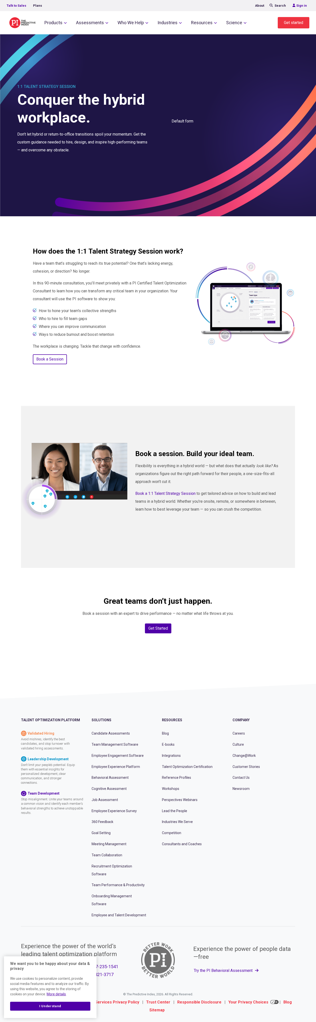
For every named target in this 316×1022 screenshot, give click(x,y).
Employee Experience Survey (114, 811)
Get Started (158, 628)
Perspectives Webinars (180, 800)
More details (56, 994)
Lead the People (174, 811)
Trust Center (158, 1002)
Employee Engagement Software (118, 756)
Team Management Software (115, 744)
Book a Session (49, 359)
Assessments (90, 22)
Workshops (170, 789)
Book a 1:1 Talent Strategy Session (165, 493)
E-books (168, 744)
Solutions (101, 720)
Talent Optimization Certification (187, 767)
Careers (239, 733)
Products (53, 22)
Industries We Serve (177, 822)
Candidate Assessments (111, 733)
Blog (165, 733)
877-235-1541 (104, 966)
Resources (202, 22)
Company (241, 720)
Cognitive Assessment (109, 789)
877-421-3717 (100, 974)
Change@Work (244, 756)
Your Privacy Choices (248, 1002)
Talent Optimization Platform (50, 720)
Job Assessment (105, 800)
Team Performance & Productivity (118, 885)
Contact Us (241, 778)
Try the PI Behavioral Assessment (224, 970)
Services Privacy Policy (117, 1002)
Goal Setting (101, 833)
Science (234, 22)
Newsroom (241, 789)
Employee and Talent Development (119, 915)
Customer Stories (246, 767)
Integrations (171, 756)
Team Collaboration (107, 855)
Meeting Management (109, 844)
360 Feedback (102, 822)
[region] (50, 987)
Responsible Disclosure (199, 1002)
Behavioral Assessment (110, 778)
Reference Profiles (176, 778)
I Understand (50, 1006)
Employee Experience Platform (116, 767)
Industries (168, 22)
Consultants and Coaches (182, 844)
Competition (171, 833)
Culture (238, 744)
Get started (293, 22)
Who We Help (131, 22)
